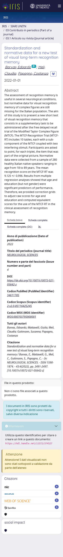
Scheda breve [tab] (14, 220)
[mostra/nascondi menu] (59, 6)
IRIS (4, 26)
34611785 (13, 295)
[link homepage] (12, 6)
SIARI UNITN (18, 26)
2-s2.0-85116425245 (19, 306)
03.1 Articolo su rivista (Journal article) (30, 38)
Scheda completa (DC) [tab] (19, 226)
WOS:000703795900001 (21, 317)
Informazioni (16, 426)
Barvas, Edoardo (18, 67)
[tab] (40, 226)
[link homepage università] (40, 6)
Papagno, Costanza (33, 73)
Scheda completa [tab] (37, 220)
